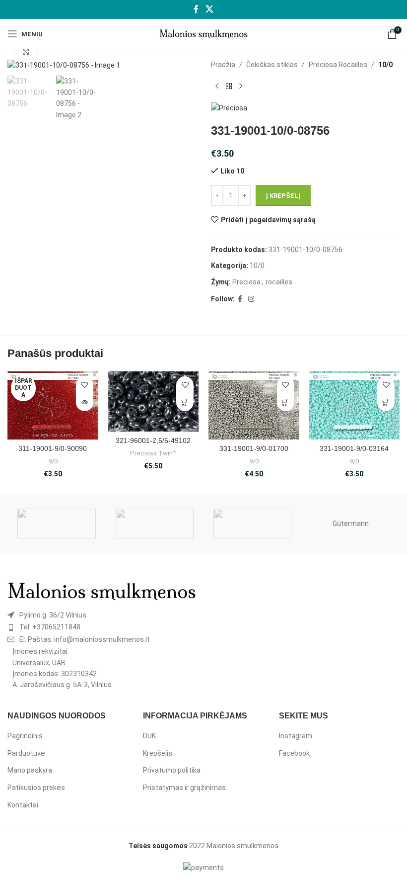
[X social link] (209, 9)
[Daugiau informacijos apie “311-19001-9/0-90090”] (84, 402)
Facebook (294, 753)
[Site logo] (203, 33)
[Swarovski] (56, 523)
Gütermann (351, 524)
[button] (185, 402)
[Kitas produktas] (241, 86)
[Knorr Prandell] (252, 523)
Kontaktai (22, 805)
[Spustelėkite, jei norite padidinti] (26, 52)
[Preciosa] (155, 523)
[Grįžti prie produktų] (229, 86)
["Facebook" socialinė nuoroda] (196, 9)
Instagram (295, 736)
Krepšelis (157, 753)
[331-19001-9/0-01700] (253, 405)
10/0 (385, 65)
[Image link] (101, 591)
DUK (149, 736)
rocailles (279, 282)
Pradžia (223, 65)
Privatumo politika (172, 770)
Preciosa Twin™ (153, 453)
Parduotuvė (26, 753)
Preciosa (246, 282)
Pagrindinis (25, 736)
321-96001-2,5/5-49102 (153, 440)
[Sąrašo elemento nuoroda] (101, 615)
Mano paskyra (29, 770)
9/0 (53, 461)
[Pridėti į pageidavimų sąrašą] (84, 385)
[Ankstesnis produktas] (217, 86)
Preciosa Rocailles (338, 65)
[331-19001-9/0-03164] (354, 405)
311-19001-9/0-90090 (52, 448)
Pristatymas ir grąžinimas (184, 788)
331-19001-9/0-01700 (253, 448)
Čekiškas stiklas (272, 65)
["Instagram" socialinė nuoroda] (251, 299)
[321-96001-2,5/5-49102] (153, 401)
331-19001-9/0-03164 (354, 448)
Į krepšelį (283, 195)
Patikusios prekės (36, 788)
